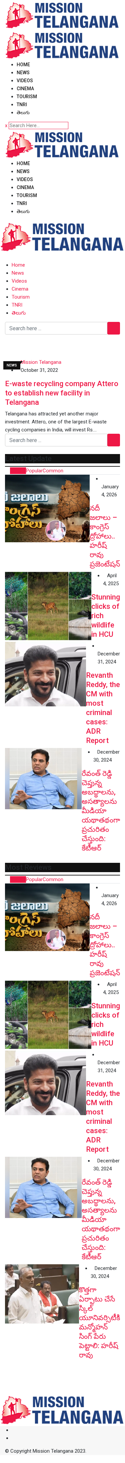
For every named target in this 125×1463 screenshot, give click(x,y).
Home (23, 64)
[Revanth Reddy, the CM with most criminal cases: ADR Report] (45, 674)
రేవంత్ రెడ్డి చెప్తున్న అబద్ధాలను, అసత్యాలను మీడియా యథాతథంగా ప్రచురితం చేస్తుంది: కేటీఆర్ (101, 810)
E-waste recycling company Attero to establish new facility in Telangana (61, 392)
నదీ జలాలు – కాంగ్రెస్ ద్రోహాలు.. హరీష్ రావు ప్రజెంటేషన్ (105, 536)
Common (53, 471)
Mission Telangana (41, 362)
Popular (34, 471)
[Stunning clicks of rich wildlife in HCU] (48, 606)
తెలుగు (23, 112)
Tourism (27, 96)
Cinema (25, 88)
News (23, 72)
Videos (25, 80)
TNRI (22, 104)
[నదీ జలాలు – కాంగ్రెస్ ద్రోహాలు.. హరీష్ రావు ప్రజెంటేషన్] (47, 508)
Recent (18, 471)
